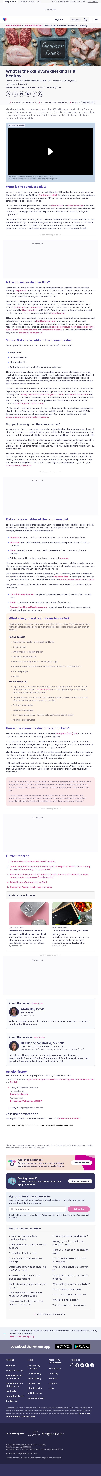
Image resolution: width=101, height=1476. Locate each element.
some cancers (30, 329)
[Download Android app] (82, 1346)
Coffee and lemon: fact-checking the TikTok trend (27, 1268)
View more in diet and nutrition (51, 1314)
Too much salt (42, 689)
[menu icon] (96, 19)
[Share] (15, 94)
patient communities (68, 1118)
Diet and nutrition (33, 25)
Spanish (45, 1079)
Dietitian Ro (57, 205)
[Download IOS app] (63, 1346)
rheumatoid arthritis (78, 394)
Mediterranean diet (46, 321)
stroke (90, 579)
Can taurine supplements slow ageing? (26, 1260)
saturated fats (60, 576)
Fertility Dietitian (75, 205)
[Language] (21, 94)
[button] (50, 1162)
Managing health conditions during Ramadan (67, 1243)
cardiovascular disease (71, 579)
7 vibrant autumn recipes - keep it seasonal (27, 1246)
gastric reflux (56, 394)
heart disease (78, 326)
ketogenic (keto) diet (67, 733)
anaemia (63, 558)
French (52, 1079)
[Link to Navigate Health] (46, 1434)
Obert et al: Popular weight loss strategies (31, 887)
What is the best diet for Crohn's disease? (70, 1277)
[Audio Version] (34, 94)
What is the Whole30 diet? (66, 1289)
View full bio (37, 1003)
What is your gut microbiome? (69, 1294)
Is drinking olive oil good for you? (70, 1236)
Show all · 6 (88, 102)
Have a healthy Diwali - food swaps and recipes (24, 1277)
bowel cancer (58, 313)
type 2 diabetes (14, 329)
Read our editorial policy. (22, 1336)
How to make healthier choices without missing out (26, 1303)
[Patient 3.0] (5, 19)
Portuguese (68, 1079)
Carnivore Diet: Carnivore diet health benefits (32, 861)
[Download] (8, 94)
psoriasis (44, 394)
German (36, 1079)
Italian (59, 1079)
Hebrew (83, 1079)
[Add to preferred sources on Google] (40, 94)
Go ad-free (93, 2)
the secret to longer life (30, 332)
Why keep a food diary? (65, 1299)
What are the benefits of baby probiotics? (69, 1260)
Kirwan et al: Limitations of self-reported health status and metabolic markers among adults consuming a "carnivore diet (49, 876)
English (29, 1079)
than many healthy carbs (18, 465)
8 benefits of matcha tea (23, 1253)
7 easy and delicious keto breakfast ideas (23, 1237)
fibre (24, 310)
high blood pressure (60, 326)
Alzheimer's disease (52, 329)
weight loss (20, 290)
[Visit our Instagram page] (92, 1365)
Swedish (13, 1082)
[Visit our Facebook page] (77, 1365)
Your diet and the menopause (68, 1305)
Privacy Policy (41, 1215)
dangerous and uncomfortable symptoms (27, 417)
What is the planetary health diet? (71, 1284)
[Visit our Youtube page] (82, 1365)
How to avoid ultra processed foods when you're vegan (25, 1294)
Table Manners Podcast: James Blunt (28, 882)
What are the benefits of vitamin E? (70, 1268)
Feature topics (13, 25)
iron (24, 307)
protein (17, 307)
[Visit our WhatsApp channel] (72, 1365)
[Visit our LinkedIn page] (87, 1365)
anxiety (23, 394)
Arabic (91, 1079)
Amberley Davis (69, 81)
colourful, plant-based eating (29, 403)
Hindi (77, 1079)
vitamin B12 (36, 307)
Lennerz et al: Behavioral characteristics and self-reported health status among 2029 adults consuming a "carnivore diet (50, 868)
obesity (89, 326)
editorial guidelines (31, 87)
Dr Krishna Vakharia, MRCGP (33, 81)
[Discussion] (28, 94)
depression (33, 394)
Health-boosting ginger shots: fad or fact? (27, 1286)
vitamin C (32, 310)
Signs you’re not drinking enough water (70, 1251)
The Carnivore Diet (48, 195)
